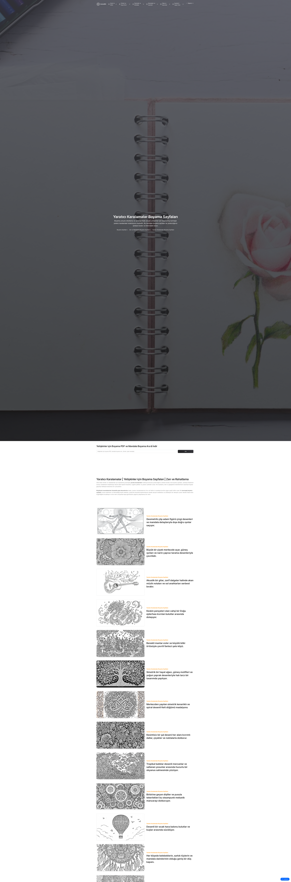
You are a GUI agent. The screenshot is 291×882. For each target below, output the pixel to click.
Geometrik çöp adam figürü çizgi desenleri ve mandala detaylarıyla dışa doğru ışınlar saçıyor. (169, 522)
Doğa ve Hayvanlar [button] (163, 4)
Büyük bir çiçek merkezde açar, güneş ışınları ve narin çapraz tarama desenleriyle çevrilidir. (169, 552)
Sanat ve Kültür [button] (111, 4)
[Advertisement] (145, 466)
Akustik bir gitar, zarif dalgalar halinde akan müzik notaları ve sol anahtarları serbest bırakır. (169, 583)
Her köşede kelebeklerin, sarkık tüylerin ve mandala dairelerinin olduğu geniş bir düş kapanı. (169, 858)
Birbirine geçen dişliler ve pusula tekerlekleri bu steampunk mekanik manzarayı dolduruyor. (165, 797)
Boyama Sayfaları (122, 230)
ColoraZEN (103, 4)
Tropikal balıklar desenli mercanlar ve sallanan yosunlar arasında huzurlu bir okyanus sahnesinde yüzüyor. (166, 767)
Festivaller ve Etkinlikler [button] (137, 4)
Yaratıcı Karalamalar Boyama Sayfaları (157, 516)
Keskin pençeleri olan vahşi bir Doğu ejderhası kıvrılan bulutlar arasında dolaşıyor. (166, 614)
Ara (185, 451)
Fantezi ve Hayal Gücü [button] (123, 4)
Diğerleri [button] (189, 3)
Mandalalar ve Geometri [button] (150, 4)
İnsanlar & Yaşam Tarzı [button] (176, 4)
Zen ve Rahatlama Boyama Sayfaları (139, 230)
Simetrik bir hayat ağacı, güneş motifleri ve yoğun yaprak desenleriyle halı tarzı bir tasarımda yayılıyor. (169, 675)
